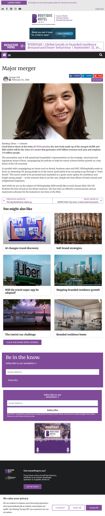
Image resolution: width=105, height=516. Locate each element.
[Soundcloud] (2, 9)
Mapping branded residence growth (78, 289)
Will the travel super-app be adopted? (22, 291)
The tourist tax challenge (20, 334)
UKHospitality (43, 146)
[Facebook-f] (7, 9)
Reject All (77, 508)
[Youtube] (20, 9)
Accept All (94, 508)
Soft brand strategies (69, 248)
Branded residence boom (71, 334)
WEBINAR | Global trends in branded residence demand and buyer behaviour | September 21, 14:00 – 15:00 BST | (65, 46)
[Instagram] (15, 9)
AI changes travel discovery (22, 248)
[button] (9, 55)
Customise (60, 508)
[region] (52, 505)
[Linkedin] (11, 9)
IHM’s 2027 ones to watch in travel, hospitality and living (52, 3)
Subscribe (99, 9)
